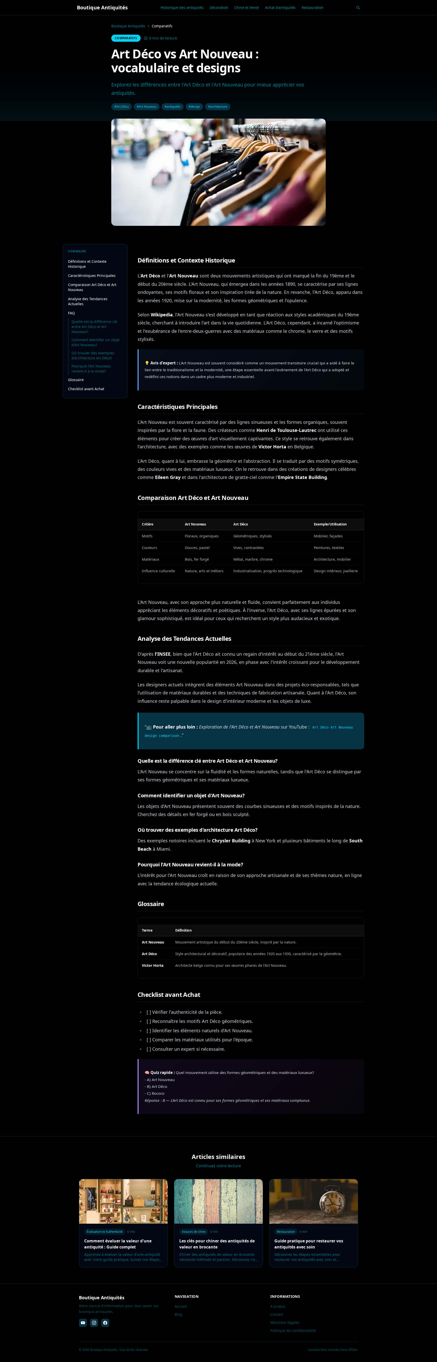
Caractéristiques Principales (92, 275)
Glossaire (76, 379)
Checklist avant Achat (86, 388)
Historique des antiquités (182, 7)
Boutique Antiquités (128, 26)
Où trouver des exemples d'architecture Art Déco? (93, 355)
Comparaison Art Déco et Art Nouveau (92, 287)
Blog (178, 1314)
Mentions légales (284, 1322)
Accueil (181, 1306)
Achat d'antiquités (280, 7)
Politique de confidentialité (293, 1330)
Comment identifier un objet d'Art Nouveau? (96, 342)
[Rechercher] (358, 8)
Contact (276, 1314)
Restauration (312, 7)
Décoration (219, 7)
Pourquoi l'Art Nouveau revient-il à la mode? (91, 369)
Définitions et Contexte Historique (87, 264)
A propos (278, 1306)
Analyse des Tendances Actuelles (87, 301)
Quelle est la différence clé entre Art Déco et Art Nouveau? (94, 326)
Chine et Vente (246, 7)
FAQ (71, 313)
